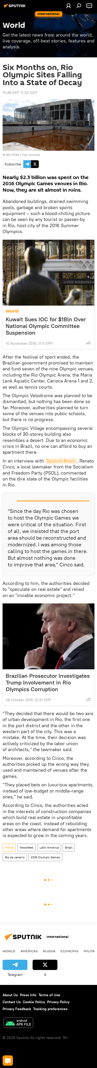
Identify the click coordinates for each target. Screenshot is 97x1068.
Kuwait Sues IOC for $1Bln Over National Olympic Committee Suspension (46, 326)
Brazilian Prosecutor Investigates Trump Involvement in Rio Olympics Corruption (48, 682)
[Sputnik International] (15, 7)
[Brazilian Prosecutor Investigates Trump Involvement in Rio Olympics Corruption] (48, 636)
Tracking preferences (50, 1009)
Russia (49, 951)
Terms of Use (49, 995)
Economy (69, 951)
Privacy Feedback (17, 1009)
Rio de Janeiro (15, 857)
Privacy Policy (58, 1002)
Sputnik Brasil (61, 461)
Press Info (28, 995)
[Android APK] (18, 1023)
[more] (88, 343)
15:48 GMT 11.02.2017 (20, 92)
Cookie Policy (34, 1002)
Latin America (49, 847)
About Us (10, 995)
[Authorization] (68, 6)
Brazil (68, 847)
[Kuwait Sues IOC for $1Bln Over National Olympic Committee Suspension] (48, 273)
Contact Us (12, 1002)
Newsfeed (26, 847)
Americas (29, 951)
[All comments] (8, 1060)
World (12, 311)
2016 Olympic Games (45, 857)
